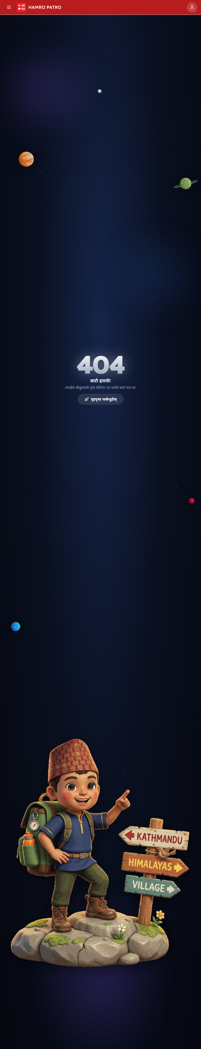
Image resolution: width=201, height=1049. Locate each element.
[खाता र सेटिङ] (192, 7)
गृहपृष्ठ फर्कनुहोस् (104, 399)
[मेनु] (9, 7)
